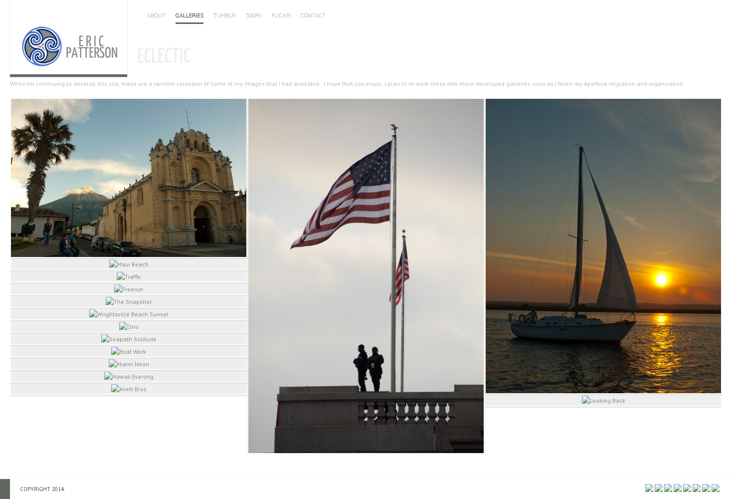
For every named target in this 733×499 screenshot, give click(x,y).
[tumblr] (697, 488)
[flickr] (668, 488)
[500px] (649, 488)
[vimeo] (716, 488)
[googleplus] (678, 488)
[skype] (687, 488)
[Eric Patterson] (68, 37)
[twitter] (706, 488)
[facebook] (659, 488)
